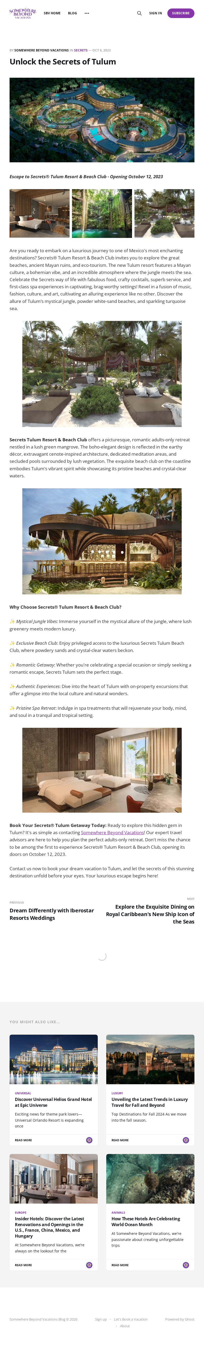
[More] (87, 13)
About (125, 1325)
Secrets (81, 50)
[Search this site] (139, 13)
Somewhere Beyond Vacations (41, 50)
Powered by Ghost (179, 1319)
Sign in (155, 13)
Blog (72, 13)
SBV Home (52, 13)
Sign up (101, 1319)
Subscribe (181, 13)
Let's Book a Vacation (131, 1319)
